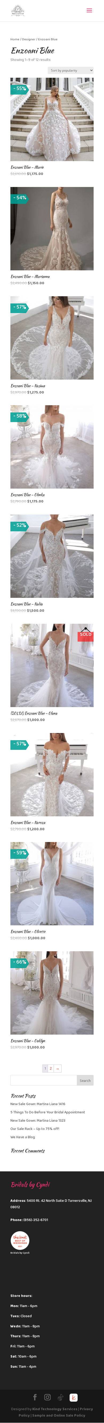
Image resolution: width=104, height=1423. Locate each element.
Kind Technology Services (54, 1409)
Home (14, 39)
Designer (28, 39)
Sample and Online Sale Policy (58, 1415)
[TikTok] (60, 1397)
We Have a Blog (22, 1137)
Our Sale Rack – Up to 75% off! (34, 1129)
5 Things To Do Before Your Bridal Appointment (47, 1112)
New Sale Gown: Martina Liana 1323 (37, 1121)
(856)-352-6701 (35, 1220)
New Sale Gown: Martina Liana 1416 (37, 1104)
